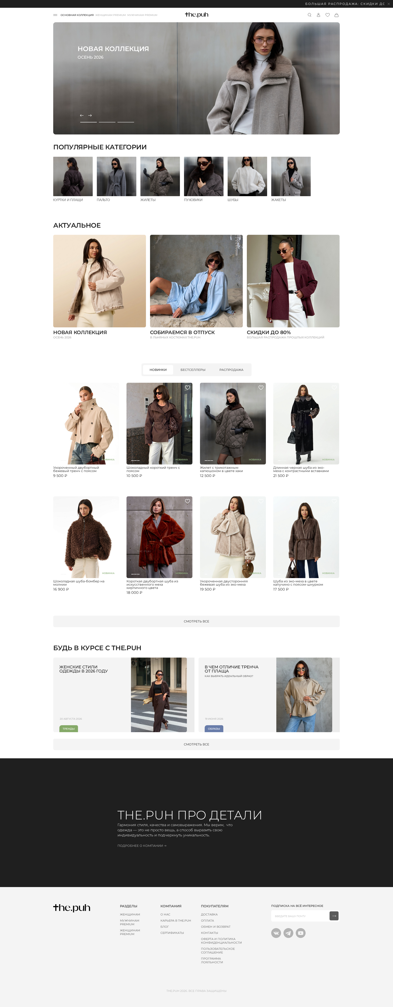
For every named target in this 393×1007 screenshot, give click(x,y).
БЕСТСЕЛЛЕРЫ (193, 370)
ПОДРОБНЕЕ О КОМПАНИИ (140, 846)
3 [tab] (65, 460)
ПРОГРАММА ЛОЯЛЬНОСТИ (212, 960)
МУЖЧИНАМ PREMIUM (142, 15)
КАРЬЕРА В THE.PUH (175, 920)
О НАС (165, 914)
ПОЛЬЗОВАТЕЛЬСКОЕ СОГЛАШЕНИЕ (218, 950)
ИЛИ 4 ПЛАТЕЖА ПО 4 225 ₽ (71, 592)
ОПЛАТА (207, 920)
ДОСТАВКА (209, 914)
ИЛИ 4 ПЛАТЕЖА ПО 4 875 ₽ (218, 592)
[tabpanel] (196, 78)
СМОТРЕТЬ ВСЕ (196, 621)
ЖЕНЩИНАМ (130, 914)
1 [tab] (59, 460)
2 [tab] (62, 460)
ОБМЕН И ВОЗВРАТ (215, 927)
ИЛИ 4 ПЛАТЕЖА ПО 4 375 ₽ (291, 592)
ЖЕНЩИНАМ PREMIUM (110, 15)
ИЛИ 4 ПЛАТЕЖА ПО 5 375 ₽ (291, 479)
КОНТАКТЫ (209, 933)
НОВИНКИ (158, 370)
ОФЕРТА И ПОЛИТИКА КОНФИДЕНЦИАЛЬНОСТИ (221, 940)
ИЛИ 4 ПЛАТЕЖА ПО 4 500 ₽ (145, 595)
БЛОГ (164, 927)
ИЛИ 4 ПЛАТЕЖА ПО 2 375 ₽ (71, 479)
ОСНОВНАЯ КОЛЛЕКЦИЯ (77, 15)
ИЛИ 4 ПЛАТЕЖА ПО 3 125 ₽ (218, 479)
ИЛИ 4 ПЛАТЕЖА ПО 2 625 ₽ (144, 479)
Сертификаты (172, 933)
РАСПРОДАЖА (231, 370)
